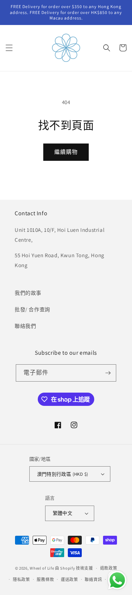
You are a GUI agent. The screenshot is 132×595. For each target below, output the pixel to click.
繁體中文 (63, 513)
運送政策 (69, 579)
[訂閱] (108, 373)
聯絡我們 (25, 326)
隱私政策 (21, 579)
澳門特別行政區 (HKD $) (62, 474)
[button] (9, 48)
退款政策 (108, 568)
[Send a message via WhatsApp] (117, 580)
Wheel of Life (42, 568)
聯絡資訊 (93, 579)
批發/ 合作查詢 (32, 309)
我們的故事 (28, 293)
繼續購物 (66, 151)
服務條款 (45, 579)
